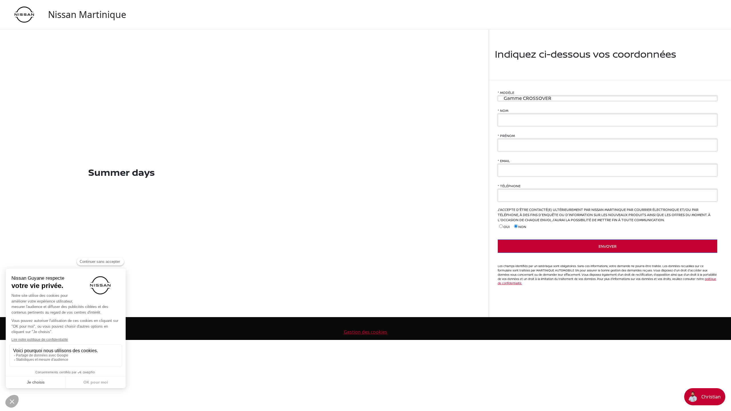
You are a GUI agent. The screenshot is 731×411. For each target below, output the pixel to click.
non (522, 226)
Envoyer (607, 246)
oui (506, 226)
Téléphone (510, 186)
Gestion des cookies (365, 332)
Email (505, 160)
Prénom (507, 135)
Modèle (507, 92)
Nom (504, 110)
